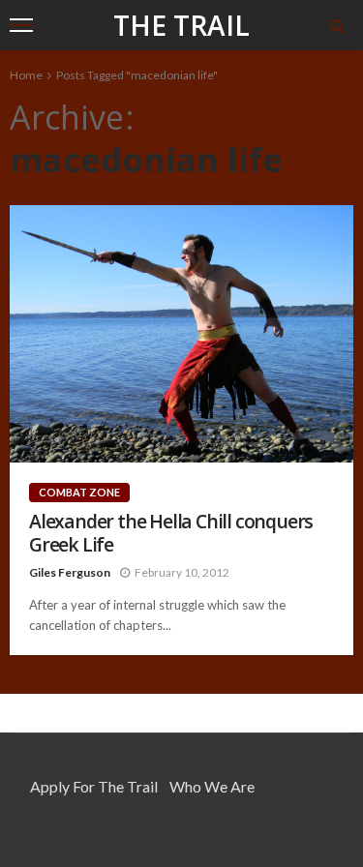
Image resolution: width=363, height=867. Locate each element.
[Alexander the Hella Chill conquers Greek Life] (181, 334)
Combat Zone (79, 492)
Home (26, 75)
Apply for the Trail (94, 786)
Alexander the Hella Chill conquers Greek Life (171, 532)
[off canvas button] (21, 25)
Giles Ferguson (69, 572)
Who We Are (212, 786)
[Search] (336, 25)
